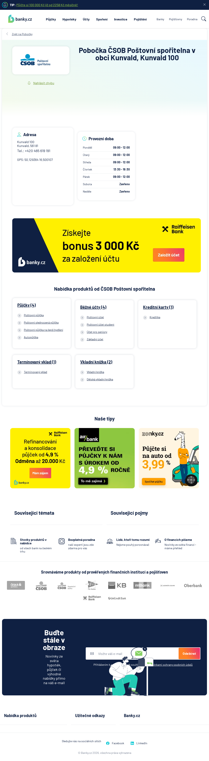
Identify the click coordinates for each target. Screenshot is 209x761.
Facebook (118, 743)
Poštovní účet (95, 317)
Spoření (102, 19)
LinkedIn (141, 743)
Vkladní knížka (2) (96, 362)
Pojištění (140, 19)
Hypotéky (69, 19)
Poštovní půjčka (34, 315)
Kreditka (155, 317)
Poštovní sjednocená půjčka (41, 322)
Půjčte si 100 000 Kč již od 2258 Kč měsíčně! (47, 5)
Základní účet (95, 339)
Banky (160, 19)
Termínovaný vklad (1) (36, 362)
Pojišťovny (175, 19)
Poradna (192, 19)
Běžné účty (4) (93, 307)
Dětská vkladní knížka (100, 379)
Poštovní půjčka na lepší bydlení (43, 330)
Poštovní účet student (100, 324)
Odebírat (189, 653)
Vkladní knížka (95, 372)
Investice (120, 19)
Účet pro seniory (97, 332)
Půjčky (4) (26, 305)
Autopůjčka (31, 337)
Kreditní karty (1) (158, 307)
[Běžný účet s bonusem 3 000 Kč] (106, 245)
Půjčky (51, 19)
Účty (86, 19)
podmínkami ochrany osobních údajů (170, 664)
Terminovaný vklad (35, 372)
